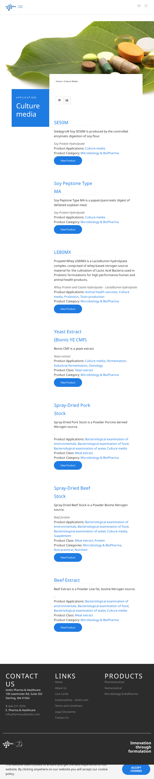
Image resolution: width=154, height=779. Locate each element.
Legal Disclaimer (65, 712)
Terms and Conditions (69, 705)
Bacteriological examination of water (80, 448)
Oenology (96, 365)
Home (59, 81)
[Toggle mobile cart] (139, 6)
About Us (60, 688)
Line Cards (61, 694)
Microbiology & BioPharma (100, 153)
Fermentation (116, 361)
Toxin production (92, 297)
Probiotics (71, 297)
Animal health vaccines (101, 292)
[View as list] (67, 100)
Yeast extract (84, 370)
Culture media (95, 148)
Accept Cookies (136, 769)
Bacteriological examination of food (103, 444)
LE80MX (62, 252)
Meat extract (84, 453)
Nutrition (81, 550)
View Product (67, 160)
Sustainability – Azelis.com (71, 700)
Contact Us (62, 717)
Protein (99, 540)
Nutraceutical (63, 550)
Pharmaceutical (114, 682)
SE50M (61, 122)
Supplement (62, 536)
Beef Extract (67, 580)
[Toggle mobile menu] (146, 6)
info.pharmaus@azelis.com (23, 714)
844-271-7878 (16, 706)
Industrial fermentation (70, 365)
